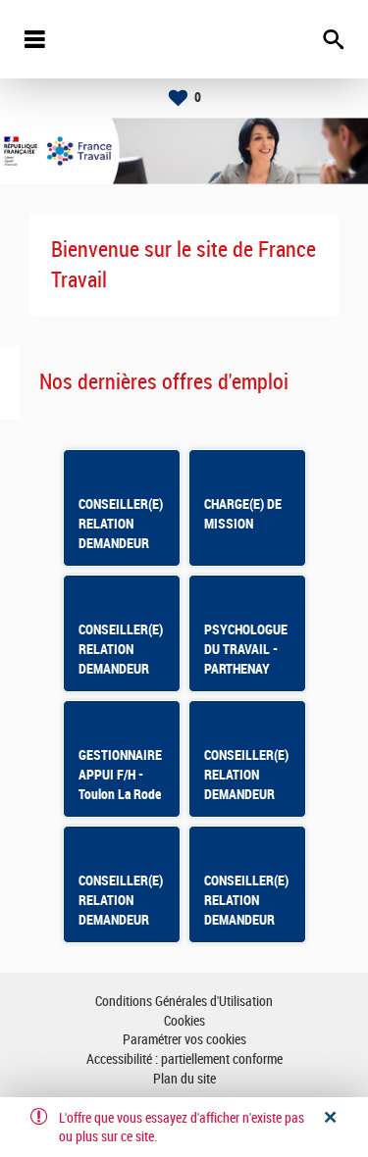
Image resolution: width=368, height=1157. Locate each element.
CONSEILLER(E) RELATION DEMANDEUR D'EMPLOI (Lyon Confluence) (246, 920)
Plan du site (184, 1079)
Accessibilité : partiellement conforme (184, 1059)
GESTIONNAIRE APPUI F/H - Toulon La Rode (120, 774)
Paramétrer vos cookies (184, 1039)
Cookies (184, 1021)
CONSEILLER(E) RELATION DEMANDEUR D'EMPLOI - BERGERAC (121, 669)
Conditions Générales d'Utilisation (184, 1001)
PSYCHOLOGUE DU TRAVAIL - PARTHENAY (246, 649)
